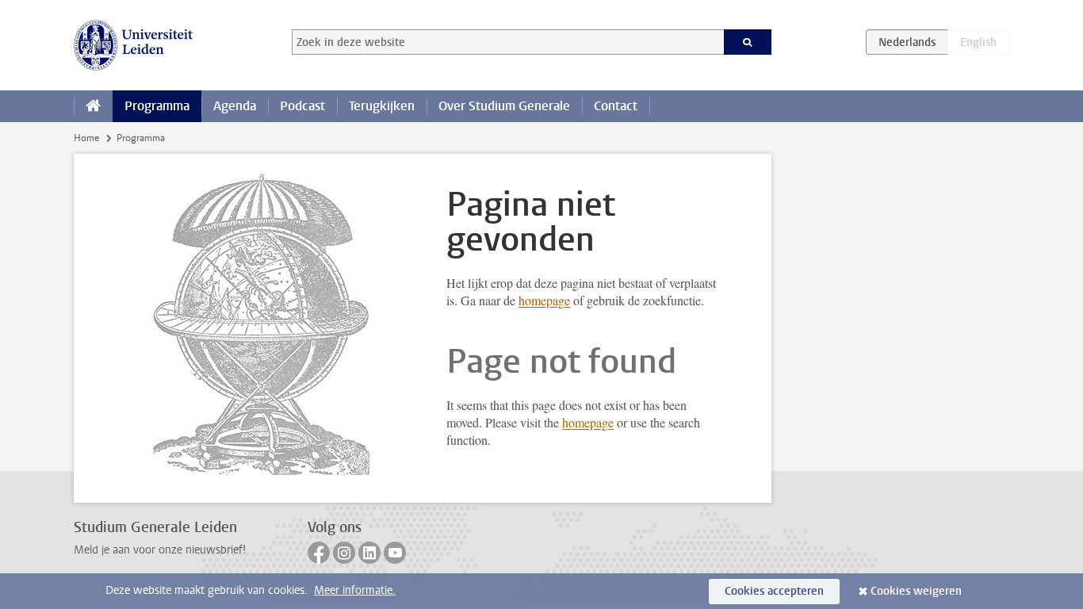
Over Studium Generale (504, 106)
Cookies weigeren (916, 591)
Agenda (234, 106)
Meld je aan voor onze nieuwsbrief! (160, 549)
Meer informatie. (355, 590)
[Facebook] (319, 553)
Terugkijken (382, 106)
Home (86, 138)
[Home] (93, 106)
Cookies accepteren (774, 591)
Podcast (302, 106)
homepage (544, 300)
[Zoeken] (748, 42)
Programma (156, 106)
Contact (615, 106)
